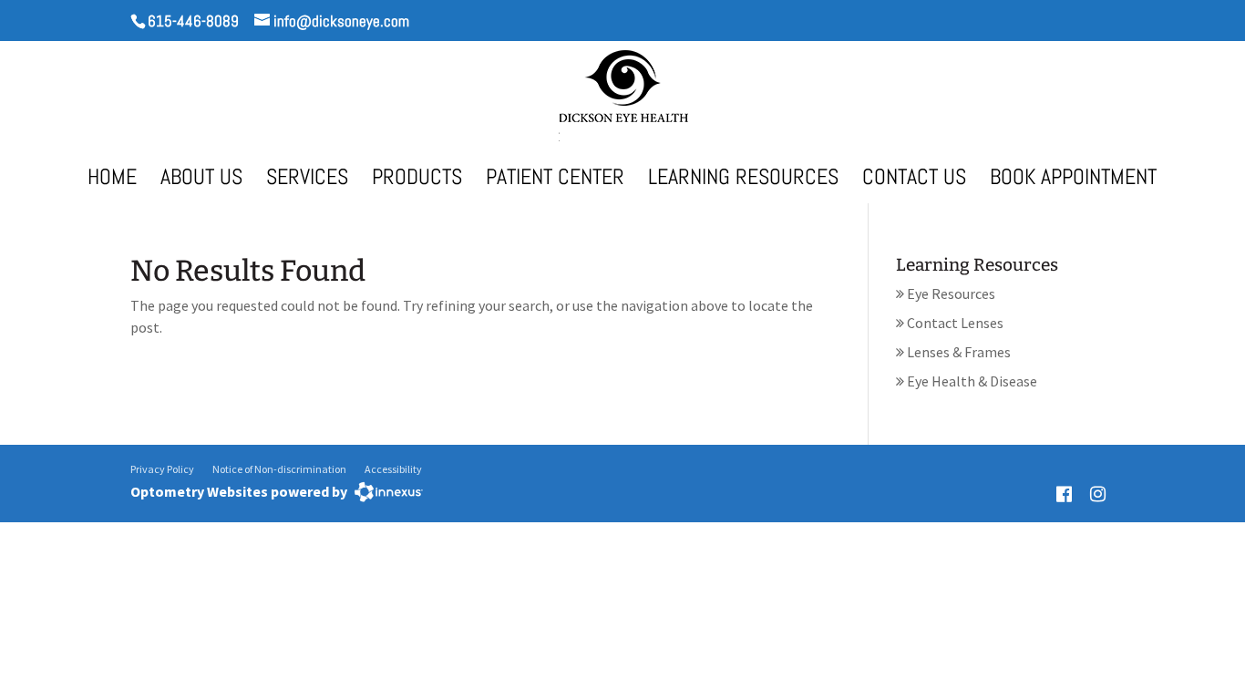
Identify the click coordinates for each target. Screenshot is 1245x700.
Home (112, 180)
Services (307, 180)
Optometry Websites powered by (238, 491)
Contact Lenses (953, 323)
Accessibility (393, 469)
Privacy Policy (162, 469)
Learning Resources (743, 180)
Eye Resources (949, 293)
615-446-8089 (193, 21)
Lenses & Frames (957, 352)
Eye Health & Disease (970, 381)
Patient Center (555, 180)
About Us (201, 180)
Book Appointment (1073, 180)
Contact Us (914, 180)
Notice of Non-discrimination (279, 469)
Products (417, 180)
